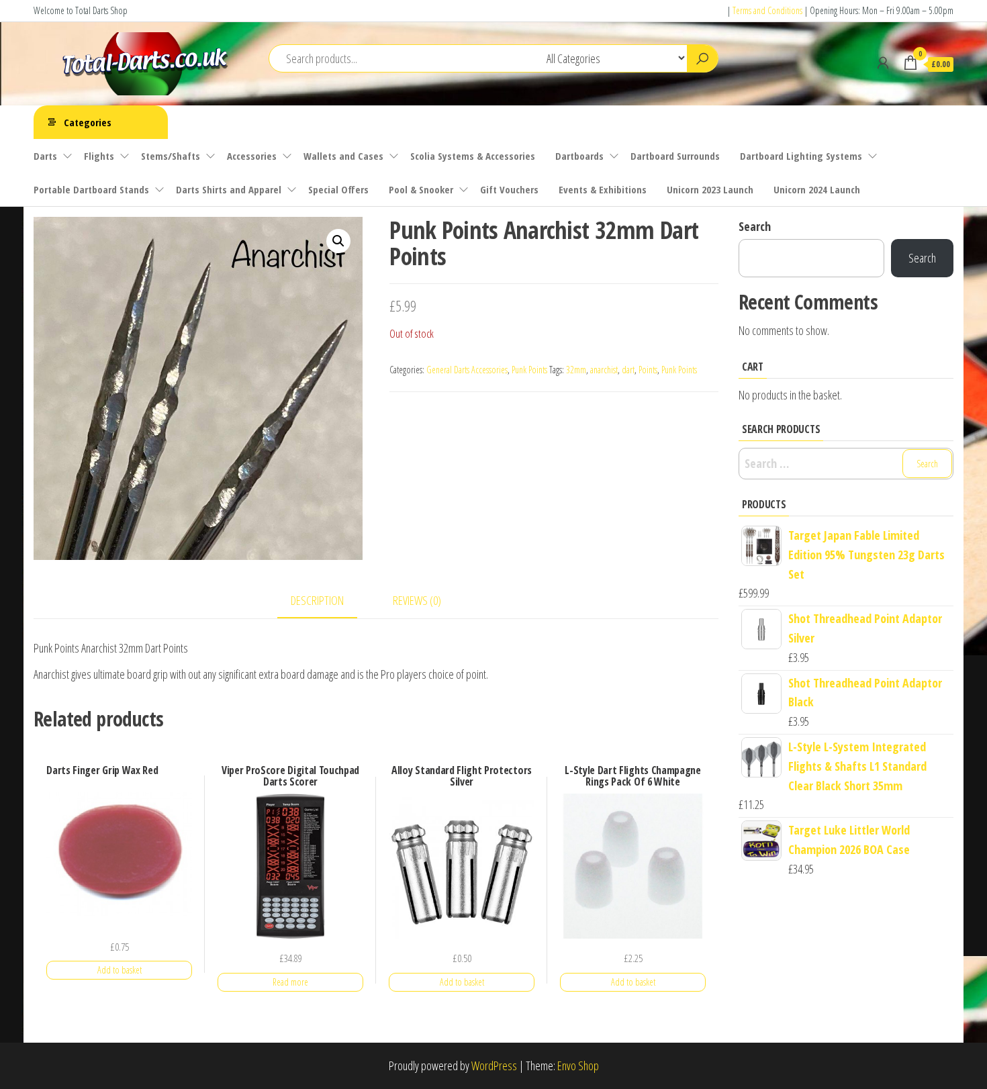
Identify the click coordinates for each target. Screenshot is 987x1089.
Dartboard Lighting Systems (801, 155)
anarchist (604, 369)
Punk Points (529, 369)
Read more (290, 982)
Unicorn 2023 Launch (710, 189)
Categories (87, 122)
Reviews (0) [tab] (417, 600)
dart (628, 369)
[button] (338, 241)
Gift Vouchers (509, 189)
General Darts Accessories (467, 369)
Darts (45, 155)
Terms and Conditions (767, 10)
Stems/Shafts (170, 155)
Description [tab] (317, 600)
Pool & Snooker (421, 189)
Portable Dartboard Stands (91, 189)
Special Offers (338, 189)
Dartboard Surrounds (675, 155)
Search (755, 226)
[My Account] (883, 62)
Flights (99, 155)
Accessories (252, 155)
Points (648, 369)
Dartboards (579, 155)
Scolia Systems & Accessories (472, 155)
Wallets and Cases (343, 155)
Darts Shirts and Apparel (228, 189)
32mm (576, 369)
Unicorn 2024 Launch (816, 189)
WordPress (494, 1065)
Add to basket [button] (119, 969)
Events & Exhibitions (603, 189)
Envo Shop (578, 1065)
